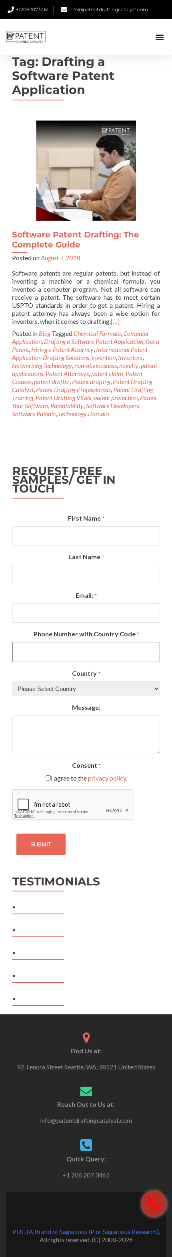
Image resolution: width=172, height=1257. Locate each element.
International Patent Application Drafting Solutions (80, 353)
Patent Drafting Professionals (73, 389)
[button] (159, 37)
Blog (44, 333)
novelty (128, 365)
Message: (86, 707)
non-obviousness (95, 365)
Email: (86, 595)
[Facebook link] (74, 1211)
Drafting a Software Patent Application (93, 341)
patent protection (116, 397)
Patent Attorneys (67, 373)
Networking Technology (42, 365)
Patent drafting (91, 381)
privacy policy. (107, 778)
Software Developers (112, 405)
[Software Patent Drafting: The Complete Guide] (86, 170)
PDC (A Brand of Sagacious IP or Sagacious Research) (85, 1231)
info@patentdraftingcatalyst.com (86, 1120)
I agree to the (89, 778)
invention (104, 357)
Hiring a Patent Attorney (62, 349)
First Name (86, 518)
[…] (115, 321)
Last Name (86, 556)
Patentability (67, 405)
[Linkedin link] (97, 1211)
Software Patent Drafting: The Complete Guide (75, 239)
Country (86, 673)
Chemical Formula (97, 333)
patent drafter (52, 381)
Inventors (130, 357)
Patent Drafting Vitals (63, 397)
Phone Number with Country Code (86, 634)
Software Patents (34, 413)
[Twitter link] (86, 1211)
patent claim (107, 373)
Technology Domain (83, 413)
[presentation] (73, 805)
